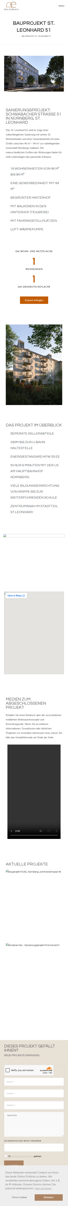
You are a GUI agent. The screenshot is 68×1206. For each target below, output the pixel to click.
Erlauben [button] (48, 1197)
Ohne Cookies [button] (19, 1197)
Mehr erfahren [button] (43, 1188)
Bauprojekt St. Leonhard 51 (36, 36)
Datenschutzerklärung (22, 1156)
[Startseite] (18, 36)
